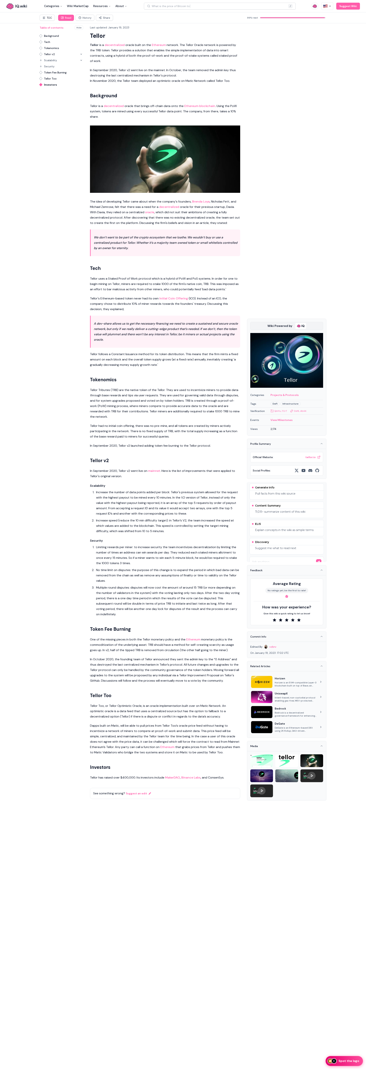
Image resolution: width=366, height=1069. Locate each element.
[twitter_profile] (296, 470)
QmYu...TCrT (280, 411)
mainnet (154, 471)
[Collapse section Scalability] (81, 60)
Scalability (50, 60)
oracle (149, 212)
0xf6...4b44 (300, 411)
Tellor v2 (49, 54)
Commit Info (258, 636)
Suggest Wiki (348, 6)
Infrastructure (291, 403)
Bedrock (280, 708)
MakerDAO (172, 777)
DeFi (275, 403)
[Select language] (327, 6)
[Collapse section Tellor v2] (81, 54)
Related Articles (260, 666)
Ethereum (159, 45)
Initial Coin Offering (173, 298)
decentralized (115, 45)
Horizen (280, 678)
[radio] (274, 620)
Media (254, 746)
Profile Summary (260, 444)
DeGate (280, 723)
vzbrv (272, 646)
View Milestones (281, 420)
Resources (100, 6)
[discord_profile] (310, 470)
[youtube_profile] (303, 470)
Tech (47, 42)
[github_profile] (317, 470)
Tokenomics (51, 48)
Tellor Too (50, 78)
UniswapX (281, 693)
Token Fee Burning (55, 72)
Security (49, 66)
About (119, 6)
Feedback (256, 570)
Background (51, 36)
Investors (50, 84)
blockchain (207, 106)
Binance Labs (191, 777)
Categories (51, 6)
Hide (78, 27)
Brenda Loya (201, 201)
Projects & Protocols (284, 395)
